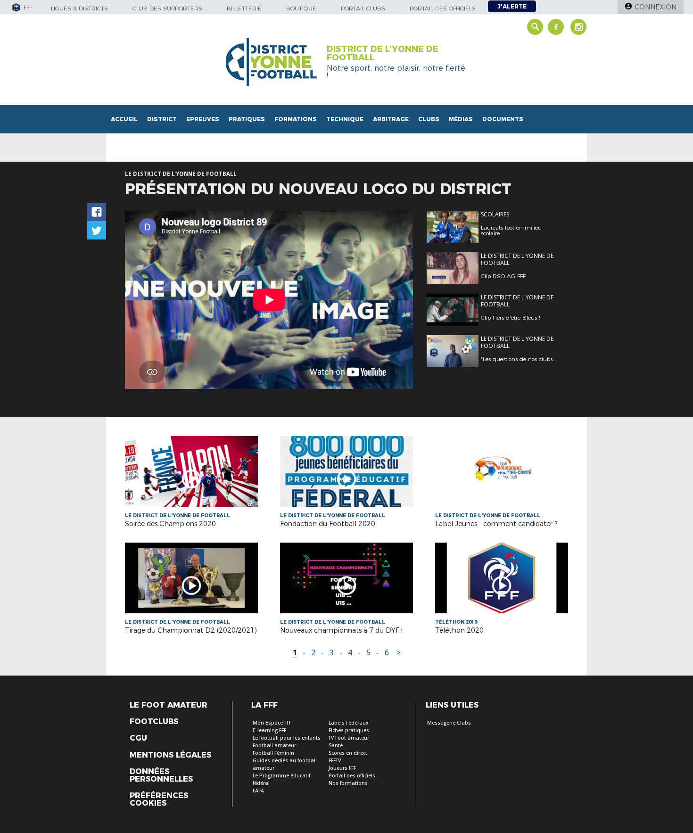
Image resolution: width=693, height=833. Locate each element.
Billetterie (244, 8)
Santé (336, 745)
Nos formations (348, 783)
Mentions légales (170, 755)
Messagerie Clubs (449, 723)
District (162, 119)
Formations (295, 119)
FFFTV (335, 761)
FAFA (258, 791)
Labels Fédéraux (349, 723)
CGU (138, 738)
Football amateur (274, 745)
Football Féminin (273, 753)
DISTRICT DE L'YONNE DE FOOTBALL (382, 53)
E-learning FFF (269, 730)
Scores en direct (348, 753)
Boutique (301, 8)
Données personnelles (161, 775)
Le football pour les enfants (287, 738)
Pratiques (247, 119)
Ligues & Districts (79, 8)
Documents (502, 119)
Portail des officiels (443, 8)
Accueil (124, 119)
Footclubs (154, 722)
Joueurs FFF (342, 768)
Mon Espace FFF (272, 723)
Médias (461, 119)
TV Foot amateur (349, 738)
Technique (344, 119)
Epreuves (202, 119)
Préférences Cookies (159, 799)
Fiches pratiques (349, 730)
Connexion (655, 7)
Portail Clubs (363, 8)
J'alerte (512, 6)
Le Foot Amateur (168, 705)
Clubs (428, 119)
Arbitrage (391, 119)
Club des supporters (167, 8)
